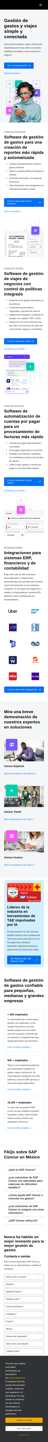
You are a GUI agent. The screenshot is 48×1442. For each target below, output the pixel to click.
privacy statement (17, 1378)
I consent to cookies (24, 1420)
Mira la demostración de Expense (19, 774)
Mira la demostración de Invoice (18, 865)
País (6, 1327)
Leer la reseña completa (18, 1047)
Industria (8, 1342)
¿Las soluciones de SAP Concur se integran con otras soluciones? (26, 1209)
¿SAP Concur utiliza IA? (23, 1220)
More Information (24, 1428)
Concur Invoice (13, 857)
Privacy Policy (24, 1435)
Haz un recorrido (11, 211)
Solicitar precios (11, 73)
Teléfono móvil (11, 1298)
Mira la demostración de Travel (18, 819)
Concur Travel (12, 811)
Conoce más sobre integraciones (23, 689)
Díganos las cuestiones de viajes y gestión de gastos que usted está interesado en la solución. (21, 1278)
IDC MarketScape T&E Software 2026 (20, 960)
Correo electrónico (13, 1305)
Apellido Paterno (12, 1290)
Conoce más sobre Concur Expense (19, 202)
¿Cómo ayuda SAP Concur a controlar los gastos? (25, 1197)
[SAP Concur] (16, 5)
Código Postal (11, 1350)
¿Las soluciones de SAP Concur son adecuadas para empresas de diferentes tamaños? (25, 1182)
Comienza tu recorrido (14, 349)
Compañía (9, 1312)
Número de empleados (15, 1335)
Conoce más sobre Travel (19, 341)
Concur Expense (14, 766)
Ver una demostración (17, 65)
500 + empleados (17, 1060)
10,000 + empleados (19, 1102)
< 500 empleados (17, 1014)
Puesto (7, 1320)
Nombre (8, 1283)
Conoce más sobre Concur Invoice (19, 481)
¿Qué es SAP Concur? (21, 1169)
